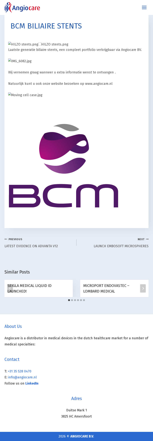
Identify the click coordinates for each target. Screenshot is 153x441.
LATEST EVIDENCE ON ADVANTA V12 (31, 243)
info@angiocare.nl (22, 377)
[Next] (143, 288)
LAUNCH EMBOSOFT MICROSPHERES (121, 243)
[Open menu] (144, 7)
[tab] (69, 300)
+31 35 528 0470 (19, 371)
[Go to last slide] (10, 288)
